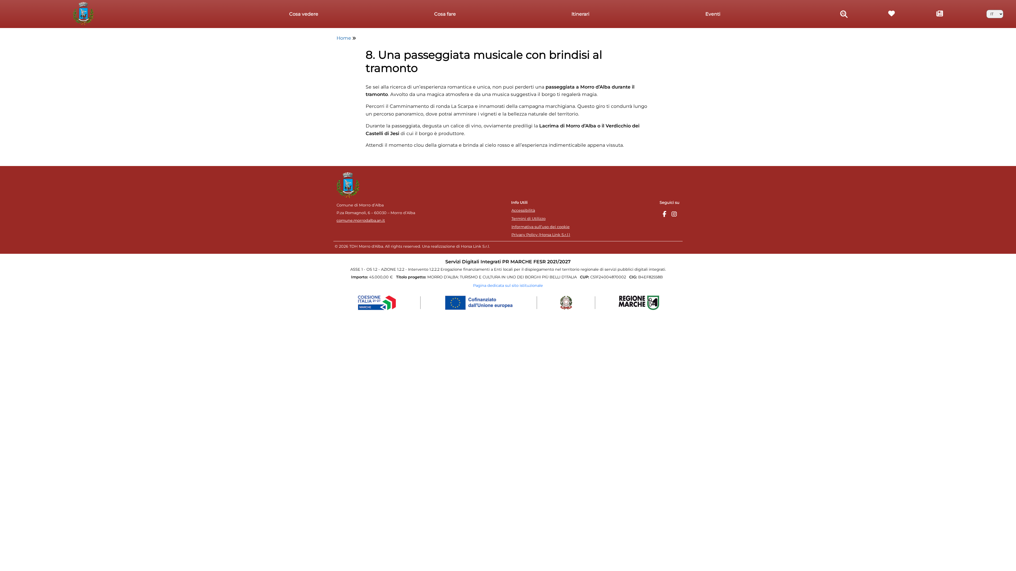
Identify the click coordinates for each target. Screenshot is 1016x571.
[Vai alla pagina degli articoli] (939, 14)
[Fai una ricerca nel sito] (843, 14)
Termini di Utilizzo (528, 218)
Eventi (712, 14)
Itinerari (580, 14)
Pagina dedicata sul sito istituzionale (508, 285)
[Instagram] (674, 214)
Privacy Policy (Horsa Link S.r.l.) (540, 234)
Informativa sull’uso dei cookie (540, 226)
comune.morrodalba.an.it (361, 220)
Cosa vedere (303, 14)
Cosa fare (445, 14)
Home (344, 38)
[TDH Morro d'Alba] (84, 13)
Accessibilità (523, 210)
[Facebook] (664, 214)
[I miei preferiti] (891, 14)
